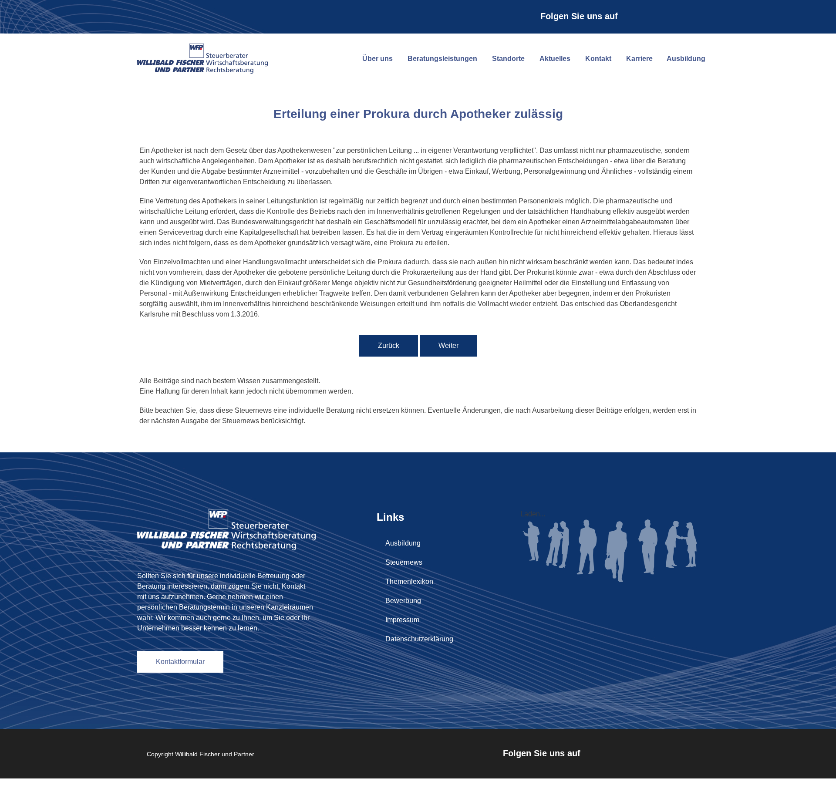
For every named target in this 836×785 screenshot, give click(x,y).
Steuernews (403, 562)
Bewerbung (403, 600)
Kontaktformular (180, 661)
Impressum (402, 619)
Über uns (377, 58)
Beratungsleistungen (442, 58)
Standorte (508, 58)
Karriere (639, 58)
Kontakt (598, 58)
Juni (355, 140)
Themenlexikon (409, 581)
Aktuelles (554, 58)
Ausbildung (686, 58)
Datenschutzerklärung (419, 639)
